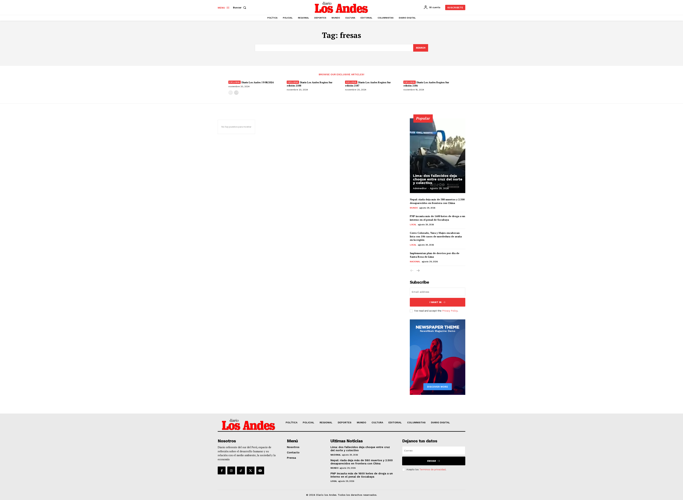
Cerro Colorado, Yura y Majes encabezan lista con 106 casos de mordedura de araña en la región (436, 236)
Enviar (431, 461)
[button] (240, 7)
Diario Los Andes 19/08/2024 (258, 82)
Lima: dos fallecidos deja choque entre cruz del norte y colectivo (437, 179)
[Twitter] (251, 470)
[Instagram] (231, 470)
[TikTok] (241, 470)
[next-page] (236, 92)
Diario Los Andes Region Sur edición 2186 (426, 84)
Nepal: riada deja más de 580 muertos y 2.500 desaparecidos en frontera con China (437, 201)
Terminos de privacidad (432, 469)
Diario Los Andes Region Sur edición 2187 (368, 84)
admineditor (420, 188)
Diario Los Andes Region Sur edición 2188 (309, 84)
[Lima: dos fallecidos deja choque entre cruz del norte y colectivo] (437, 155)
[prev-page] (230, 92)
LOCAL (413, 224)
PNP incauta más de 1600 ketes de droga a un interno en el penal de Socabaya (437, 217)
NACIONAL (415, 261)
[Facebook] (222, 470)
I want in (435, 302)
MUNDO (414, 208)
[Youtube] (260, 470)
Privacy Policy (449, 310)
